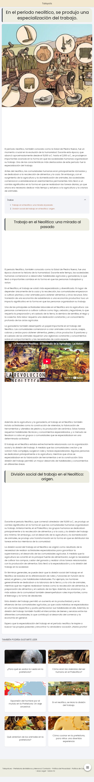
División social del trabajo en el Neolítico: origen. (33, 208)
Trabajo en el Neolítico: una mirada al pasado (32, 205)
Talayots (47, 3)
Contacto (47, 768)
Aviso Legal (41, 771)
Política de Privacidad (61, 768)
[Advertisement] (47, 128)
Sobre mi (51, 771)
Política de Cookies (80, 768)
